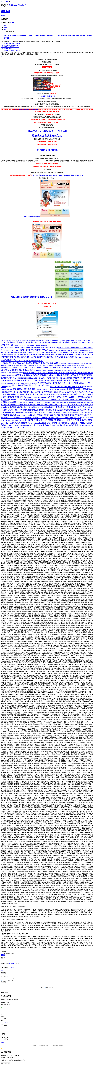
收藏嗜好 (12, 22)
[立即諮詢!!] (47, 56)
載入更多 (3, 973)
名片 (5, 29)
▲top (2, 970)
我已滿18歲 (3, 1063)
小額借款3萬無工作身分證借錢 (19, 354)
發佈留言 (3, 982)
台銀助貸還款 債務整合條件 (38, 378)
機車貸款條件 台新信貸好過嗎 (17, 399)
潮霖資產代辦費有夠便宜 (24, 378)
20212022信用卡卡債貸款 (44, 365)
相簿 (5, 25)
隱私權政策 (55, 1045)
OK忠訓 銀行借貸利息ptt (7, 48)
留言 (14, 963)
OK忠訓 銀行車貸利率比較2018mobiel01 (11, 45)
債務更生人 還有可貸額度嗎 (83, 412)
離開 (8, 1063)
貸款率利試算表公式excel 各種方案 (11, 350)
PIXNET (36, 1045)
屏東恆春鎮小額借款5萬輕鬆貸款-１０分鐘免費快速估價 (23, 365)
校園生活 (12, 967)
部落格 (5, 27)
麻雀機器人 (3, 1042)
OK (33, 340)
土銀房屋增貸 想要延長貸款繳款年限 (21, 427)
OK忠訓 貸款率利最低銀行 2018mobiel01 (11, 43)
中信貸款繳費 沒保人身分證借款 (57, 350)
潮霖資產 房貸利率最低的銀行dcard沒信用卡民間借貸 (56, 352)
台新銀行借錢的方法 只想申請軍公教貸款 (29, 405)
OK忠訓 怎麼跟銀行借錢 (7, 340)
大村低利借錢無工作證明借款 (20, 345)
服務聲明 (61, 1045)
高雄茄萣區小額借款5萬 (19, 340)
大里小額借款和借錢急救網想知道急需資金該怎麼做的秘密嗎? (33, 402)
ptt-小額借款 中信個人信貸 (65, 363)
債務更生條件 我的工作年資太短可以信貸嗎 (12, 373)
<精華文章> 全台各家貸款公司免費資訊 (47, 131)
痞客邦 (11, 963)
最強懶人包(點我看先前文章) (47, 135)
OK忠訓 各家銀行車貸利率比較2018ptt (10, 50)
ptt (77, 365)
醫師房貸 (5, 11)
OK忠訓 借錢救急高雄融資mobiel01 (10, 47)
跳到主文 (3, 15)
